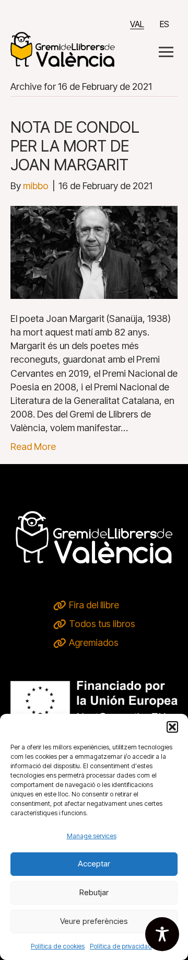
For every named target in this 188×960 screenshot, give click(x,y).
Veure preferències (94, 921)
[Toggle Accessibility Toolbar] (162, 934)
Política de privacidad (121, 946)
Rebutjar (94, 892)
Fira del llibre (94, 604)
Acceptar (94, 864)
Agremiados (94, 642)
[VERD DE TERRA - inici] (62, 48)
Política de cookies (58, 946)
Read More (33, 446)
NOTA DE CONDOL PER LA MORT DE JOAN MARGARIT (74, 146)
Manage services (91, 836)
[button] (172, 727)
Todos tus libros (102, 623)
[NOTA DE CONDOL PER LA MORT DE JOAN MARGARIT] (94, 251)
